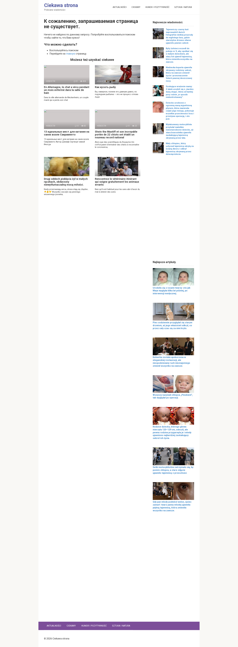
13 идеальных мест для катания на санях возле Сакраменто (66, 133)
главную (70, 53)
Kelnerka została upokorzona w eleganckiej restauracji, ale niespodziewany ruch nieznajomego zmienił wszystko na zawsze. (171, 361)
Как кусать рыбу (105, 87)
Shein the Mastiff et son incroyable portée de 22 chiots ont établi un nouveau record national (116, 134)
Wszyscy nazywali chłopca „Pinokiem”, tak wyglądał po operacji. (173, 396)
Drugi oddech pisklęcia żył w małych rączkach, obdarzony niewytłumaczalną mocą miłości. (66, 181)
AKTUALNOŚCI (120, 7)
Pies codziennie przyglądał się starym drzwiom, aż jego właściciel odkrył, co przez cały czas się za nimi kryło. (172, 325)
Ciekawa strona (61, 5)
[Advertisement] (173, 209)
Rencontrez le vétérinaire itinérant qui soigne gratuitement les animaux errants (117, 181)
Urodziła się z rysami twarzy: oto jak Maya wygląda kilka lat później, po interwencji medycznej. (171, 291)
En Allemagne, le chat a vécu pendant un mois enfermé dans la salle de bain (66, 89)
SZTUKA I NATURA (183, 7)
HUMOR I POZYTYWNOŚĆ (157, 7)
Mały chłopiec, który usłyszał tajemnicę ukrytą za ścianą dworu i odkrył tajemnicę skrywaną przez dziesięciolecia (180, 148)
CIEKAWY (136, 7)
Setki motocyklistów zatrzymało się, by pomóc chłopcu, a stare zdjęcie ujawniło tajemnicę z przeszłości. (173, 470)
